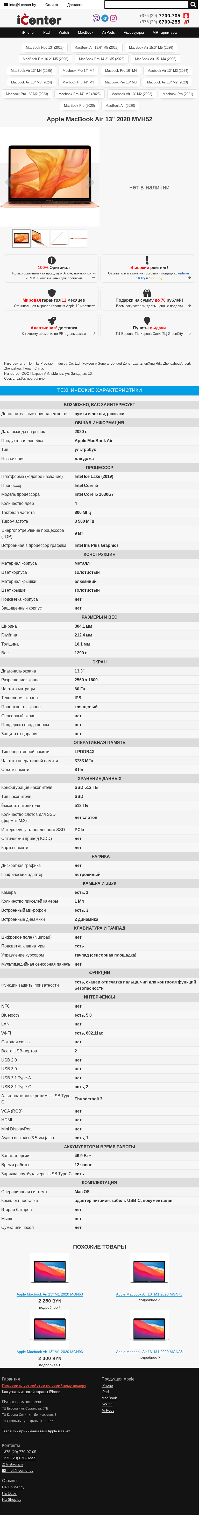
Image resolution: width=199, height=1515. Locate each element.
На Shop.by (11, 1500)
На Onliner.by (13, 1487)
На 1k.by (9, 1493)
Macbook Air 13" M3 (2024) (167, 71)
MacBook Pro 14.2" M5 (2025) (101, 59)
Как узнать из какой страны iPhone (31, 1392)
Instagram (14, 1464)
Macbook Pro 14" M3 (78, 82)
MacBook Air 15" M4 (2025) (155, 59)
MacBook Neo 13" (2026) (44, 47)
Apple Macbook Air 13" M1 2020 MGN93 (50, 1352)
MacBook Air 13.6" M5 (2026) (96, 47)
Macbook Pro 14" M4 (78, 71)
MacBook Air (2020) (120, 106)
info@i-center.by (22, 5)
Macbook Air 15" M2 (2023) (167, 82)
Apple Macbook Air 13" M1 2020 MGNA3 (149, 1352)
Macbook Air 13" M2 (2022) (131, 94)
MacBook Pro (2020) (79, 106)
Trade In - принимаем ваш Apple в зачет (36, 1431)
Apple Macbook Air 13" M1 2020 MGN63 (50, 1294)
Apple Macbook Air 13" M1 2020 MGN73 (149, 1294)
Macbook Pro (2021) (178, 94)
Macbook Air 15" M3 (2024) (31, 82)
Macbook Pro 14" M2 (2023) (80, 94)
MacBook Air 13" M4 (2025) (31, 71)
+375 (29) (159, 15)
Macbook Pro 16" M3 (121, 82)
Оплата (51, 5)
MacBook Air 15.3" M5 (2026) (151, 47)
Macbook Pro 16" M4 (121, 71)
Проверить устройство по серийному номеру (44, 1385)
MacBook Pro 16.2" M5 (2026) (45, 59)
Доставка (75, 5)
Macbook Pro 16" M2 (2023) (27, 94)
